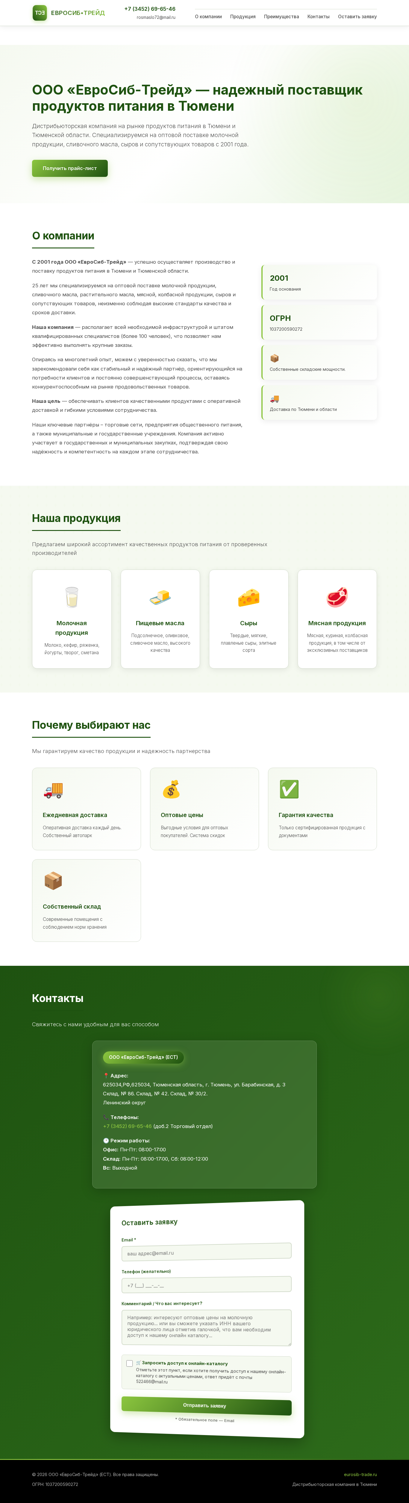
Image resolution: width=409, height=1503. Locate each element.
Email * (129, 1239)
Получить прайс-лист (70, 168)
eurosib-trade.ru (360, 1474)
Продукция (243, 16)
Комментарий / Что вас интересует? (162, 1303)
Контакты (318, 16)
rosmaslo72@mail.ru (156, 17)
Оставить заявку (357, 16)
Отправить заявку (204, 1405)
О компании (208, 16)
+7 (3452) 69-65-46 (149, 9)
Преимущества (281, 16)
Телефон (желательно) (146, 1271)
